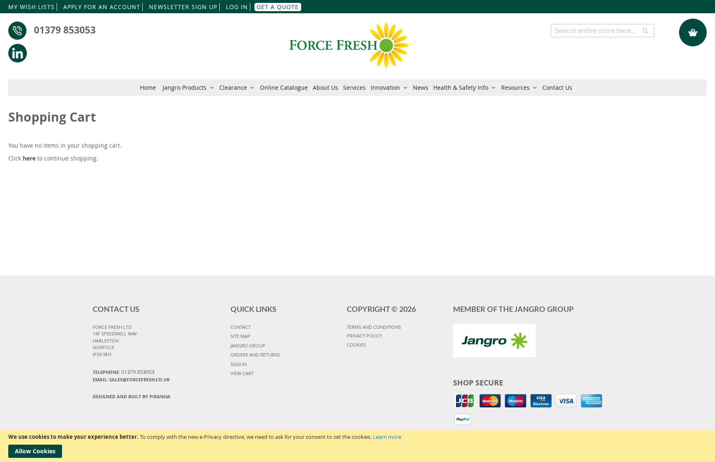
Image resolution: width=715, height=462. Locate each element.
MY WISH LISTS (31, 7)
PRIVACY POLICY (364, 336)
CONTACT (240, 327)
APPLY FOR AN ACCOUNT (101, 7)
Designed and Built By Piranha (131, 396)
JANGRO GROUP (247, 345)
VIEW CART (242, 373)
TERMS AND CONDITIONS (374, 327)
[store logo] (349, 41)
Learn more (387, 436)
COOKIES (356, 345)
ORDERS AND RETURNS (255, 355)
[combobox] (602, 30)
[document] (357, 446)
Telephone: (123, 372)
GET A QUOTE (278, 7)
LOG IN (237, 7)
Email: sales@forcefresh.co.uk (131, 379)
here (29, 158)
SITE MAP (240, 336)
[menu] (357, 87)
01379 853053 (65, 29)
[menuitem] (149, 87)
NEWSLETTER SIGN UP (183, 7)
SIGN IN (238, 364)
